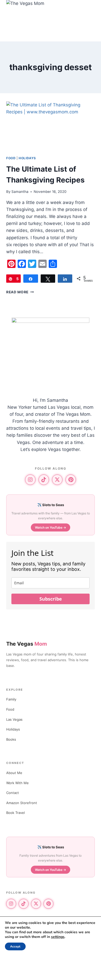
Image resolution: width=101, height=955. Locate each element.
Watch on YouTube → (50, 527)
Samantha (19, 191)
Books (11, 739)
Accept (15, 946)
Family (11, 699)
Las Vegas (14, 719)
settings (57, 937)
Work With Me (17, 783)
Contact (12, 793)
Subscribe (50, 599)
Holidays (27, 158)
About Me (14, 773)
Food (11, 158)
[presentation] (50, 126)
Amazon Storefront (21, 803)
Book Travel (15, 813)
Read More (20, 292)
